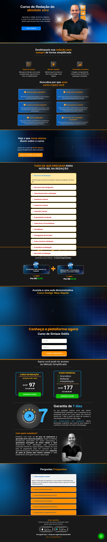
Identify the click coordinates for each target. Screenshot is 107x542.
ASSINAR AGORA (29, 394)
